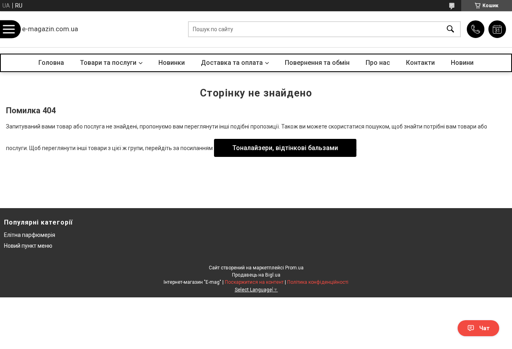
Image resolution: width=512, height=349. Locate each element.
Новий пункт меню (28, 246)
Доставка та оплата (232, 62)
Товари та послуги (108, 62)
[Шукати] (450, 29)
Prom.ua (294, 268)
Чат (484, 328)
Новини (462, 62)
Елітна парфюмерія (29, 235)
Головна (51, 62)
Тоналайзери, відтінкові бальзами (285, 148)
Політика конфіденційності (317, 282)
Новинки (171, 62)
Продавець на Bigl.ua (256, 275)
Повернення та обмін (317, 62)
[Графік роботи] (497, 29)
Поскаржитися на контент (254, 282)
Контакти (420, 62)
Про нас (378, 62)
